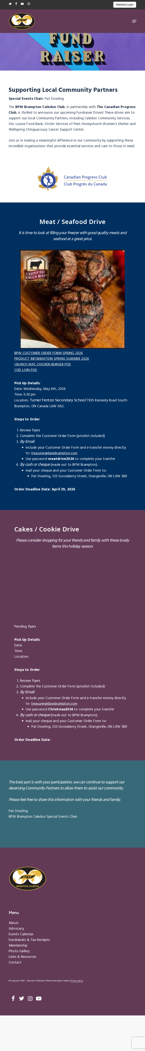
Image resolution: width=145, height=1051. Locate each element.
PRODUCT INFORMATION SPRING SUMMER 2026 (51, 359)
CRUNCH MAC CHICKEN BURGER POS (42, 364)
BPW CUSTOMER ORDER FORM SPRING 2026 (48, 353)
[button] (134, 21)
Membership (18, 945)
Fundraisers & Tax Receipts (29, 940)
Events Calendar (21, 934)
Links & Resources (22, 957)
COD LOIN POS (25, 370)
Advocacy (16, 929)
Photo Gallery (19, 951)
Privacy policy (76, 981)
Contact (15, 962)
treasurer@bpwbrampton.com (54, 453)
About (14, 923)
